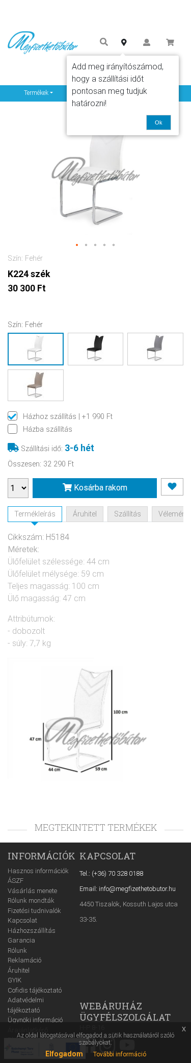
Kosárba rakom (99, 487)
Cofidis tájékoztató (35, 990)
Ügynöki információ (35, 1020)
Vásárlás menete (32, 891)
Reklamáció (24, 960)
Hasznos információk (38, 871)
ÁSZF (15, 880)
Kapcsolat (22, 920)
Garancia (21, 940)
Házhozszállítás (32, 930)
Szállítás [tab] (127, 514)
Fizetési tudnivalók (34, 910)
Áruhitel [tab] (85, 514)
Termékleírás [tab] (35, 514)
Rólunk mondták (31, 900)
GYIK (14, 980)
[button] (77, 245)
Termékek (36, 92)
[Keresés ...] (104, 42)
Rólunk (17, 950)
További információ (119, 1054)
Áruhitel (19, 970)
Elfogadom (64, 1054)
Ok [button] (158, 122)
